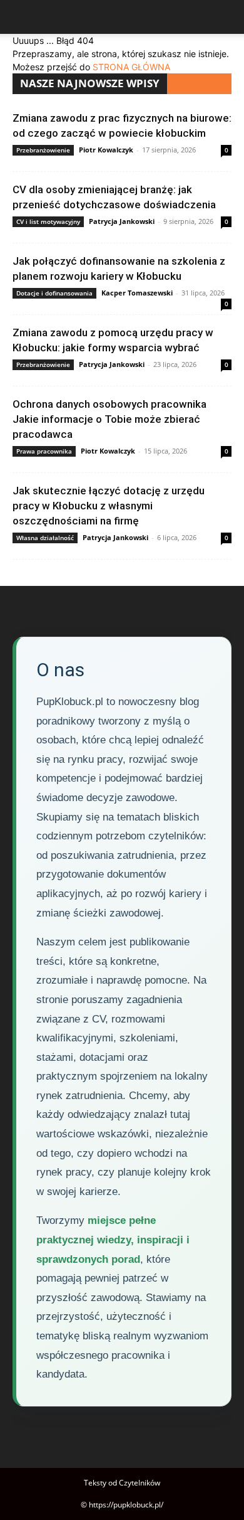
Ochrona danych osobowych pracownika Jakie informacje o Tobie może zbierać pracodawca (109, 419)
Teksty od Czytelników (122, 1482)
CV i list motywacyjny (48, 221)
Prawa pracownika (44, 451)
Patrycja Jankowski (122, 221)
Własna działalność (45, 537)
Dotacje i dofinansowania (54, 293)
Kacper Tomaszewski (137, 292)
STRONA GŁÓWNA (131, 66)
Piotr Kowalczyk (106, 149)
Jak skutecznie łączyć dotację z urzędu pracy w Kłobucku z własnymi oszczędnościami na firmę (109, 505)
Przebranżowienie (43, 150)
